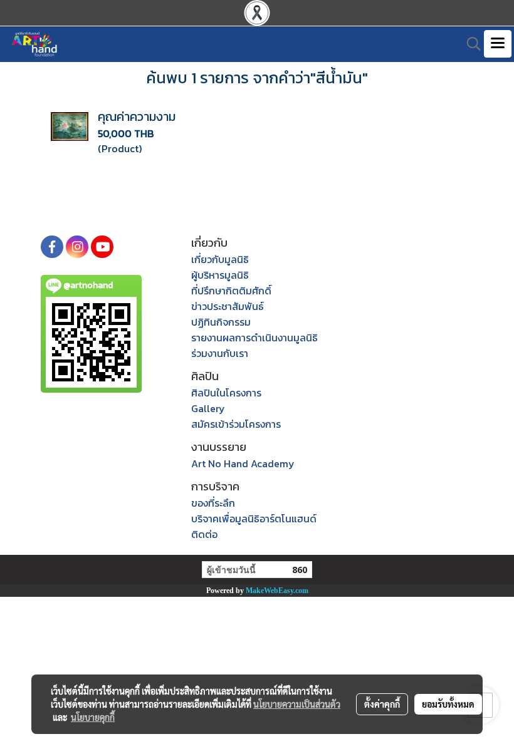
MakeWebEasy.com (277, 590)
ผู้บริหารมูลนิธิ (220, 274)
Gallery (208, 408)
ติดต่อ (204, 534)
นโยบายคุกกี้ (93, 717)
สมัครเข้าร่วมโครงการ (236, 424)
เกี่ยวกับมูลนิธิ (220, 259)
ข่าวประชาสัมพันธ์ (227, 306)
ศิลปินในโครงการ (226, 392)
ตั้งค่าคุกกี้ (382, 704)
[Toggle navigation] (497, 44)
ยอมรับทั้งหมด (448, 704)
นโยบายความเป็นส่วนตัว (296, 704)
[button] (469, 44)
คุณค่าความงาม (137, 116)
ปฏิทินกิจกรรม (221, 321)
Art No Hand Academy (243, 463)
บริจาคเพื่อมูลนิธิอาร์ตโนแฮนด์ (254, 518)
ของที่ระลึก (213, 502)
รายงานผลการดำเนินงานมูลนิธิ (254, 337)
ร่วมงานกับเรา (219, 353)
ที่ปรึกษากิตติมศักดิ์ (231, 290)
